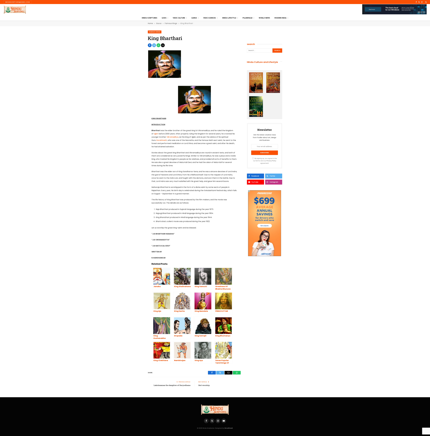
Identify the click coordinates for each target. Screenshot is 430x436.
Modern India (280, 18)
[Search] (426, 2)
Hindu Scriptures (149, 18)
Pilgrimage (247, 18)
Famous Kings (154, 32)
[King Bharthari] (164, 77)
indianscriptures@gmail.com (17, 2)
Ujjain (156, 133)
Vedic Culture (179, 18)
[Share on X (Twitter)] (154, 45)
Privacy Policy (271, 161)
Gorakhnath (161, 140)
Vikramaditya (172, 137)
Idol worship (204, 385)
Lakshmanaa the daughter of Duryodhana (172, 385)
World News (264, 18)
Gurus (194, 18)
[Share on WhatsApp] (158, 45)
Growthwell (229, 428)
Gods (164, 18)
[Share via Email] (163, 45)
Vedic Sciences (209, 18)
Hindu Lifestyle (229, 18)
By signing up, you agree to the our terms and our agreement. (265, 160)
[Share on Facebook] (150, 45)
